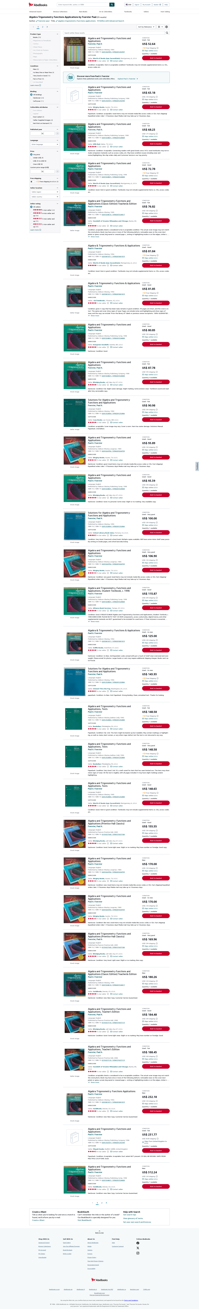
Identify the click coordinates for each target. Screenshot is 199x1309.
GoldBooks (97, 991)
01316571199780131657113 (113, 1023)
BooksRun (97, 726)
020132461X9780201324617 (113, 214)
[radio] (31, 98)
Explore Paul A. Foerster (126, 79)
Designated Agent (93, 1265)
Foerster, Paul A (95, 44)
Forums (90, 1254)
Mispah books (98, 1149)
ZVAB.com (146, 1289)
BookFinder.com (99, 1294)
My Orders (41, 1254)
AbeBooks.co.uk (54, 1289)
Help (166, 5)
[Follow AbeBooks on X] (137, 1248)
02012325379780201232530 (113, 101)
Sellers (146, 12)
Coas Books (97, 420)
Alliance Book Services (102, 608)
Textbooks (128, 12)
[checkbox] (31, 37)
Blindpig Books (99, 382)
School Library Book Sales (103, 533)
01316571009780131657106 (113, 834)
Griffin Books (98, 648)
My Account (146, 5)
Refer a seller (67, 1254)
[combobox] (83, 5)
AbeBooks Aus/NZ (107, 1289)
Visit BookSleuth (84, 1220)
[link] (166, 27)
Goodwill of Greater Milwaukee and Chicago (110, 221)
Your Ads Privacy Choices (95, 1261)
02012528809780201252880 (113, 720)
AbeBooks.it (93, 1289)
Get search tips (129, 1214)
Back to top (99, 1233)
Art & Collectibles (105, 12)
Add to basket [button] (156, 58)
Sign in (137, 5)
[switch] (32, 181)
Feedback (197, 466)
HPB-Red (96, 144)
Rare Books (83, 12)
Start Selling (165, 12)
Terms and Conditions (131, 1300)
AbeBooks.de (68, 1289)
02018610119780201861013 (113, 256)
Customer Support (118, 1246)
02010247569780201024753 (113, 451)
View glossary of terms (133, 1218)
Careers (90, 1250)
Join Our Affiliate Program (71, 1246)
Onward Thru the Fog (101, 689)
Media (89, 1246)
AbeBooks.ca (121, 1289)
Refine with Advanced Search (111, 21)
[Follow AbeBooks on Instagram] (137, 1253)
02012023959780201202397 (113, 52)
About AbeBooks (93, 1243)
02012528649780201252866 (113, 413)
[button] (33, 27)
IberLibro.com (134, 1289)
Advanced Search (35, 12)
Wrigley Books (98, 107)
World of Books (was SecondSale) (106, 58)
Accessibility (91, 1268)
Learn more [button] (34, 230)
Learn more (34, 85)
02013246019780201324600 (113, 138)
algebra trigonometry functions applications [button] (77, 21)
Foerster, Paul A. (95, 129)
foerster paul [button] (43, 21)
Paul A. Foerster (95, 93)
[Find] (111, 5)
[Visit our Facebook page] (137, 1243)
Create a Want (38, 1220)
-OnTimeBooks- (99, 300)
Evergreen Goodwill (101, 345)
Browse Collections (60, 12)
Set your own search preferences (137, 1222)
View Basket (42, 1257)
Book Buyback (67, 1250)
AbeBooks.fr (81, 1289)
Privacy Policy (92, 1257)
